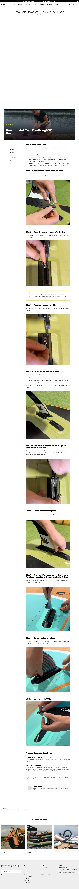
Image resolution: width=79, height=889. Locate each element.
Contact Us (26, 872)
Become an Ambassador (46, 874)
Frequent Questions (28, 869)
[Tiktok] (6, 874)
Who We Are (43, 869)
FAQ (10, 160)
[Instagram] (3, 874)
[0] (76, 4)
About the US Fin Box (14, 146)
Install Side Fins (13, 157)
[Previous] (3, 1)
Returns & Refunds (27, 874)
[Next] (75, 1)
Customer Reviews (44, 867)
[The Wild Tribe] (3, 4)
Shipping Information (28, 876)
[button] (70, 4)
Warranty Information (28, 878)
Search (25, 867)
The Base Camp (44, 872)
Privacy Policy (26, 880)
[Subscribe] (20, 871)
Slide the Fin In (12, 152)
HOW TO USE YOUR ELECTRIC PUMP (62, 851)
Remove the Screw (13, 149)
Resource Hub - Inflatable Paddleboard (39, 9)
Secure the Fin (12, 155)
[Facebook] (1, 874)
